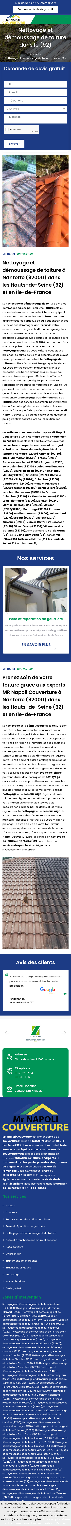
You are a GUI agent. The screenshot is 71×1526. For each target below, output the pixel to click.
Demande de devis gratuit (35, 9)
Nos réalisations (15, 1281)
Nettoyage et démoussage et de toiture (31, 1233)
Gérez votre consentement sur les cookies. (37, 1521)
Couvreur (11, 1212)
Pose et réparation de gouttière (35, 619)
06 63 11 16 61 (48, 3)
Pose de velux (14, 1247)
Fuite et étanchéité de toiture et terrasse (31, 1240)
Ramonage (12, 1274)
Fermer (61, 1523)
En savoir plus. (52, 1519)
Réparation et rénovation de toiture (28, 1219)
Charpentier (13, 1253)
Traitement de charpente (21, 1260)
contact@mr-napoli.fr (29, 1091)
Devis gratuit (13, 1288)
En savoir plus (35, 644)
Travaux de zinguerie (18, 1267)
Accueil (34, 54)
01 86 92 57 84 (27, 3)
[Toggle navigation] (67, 19)
